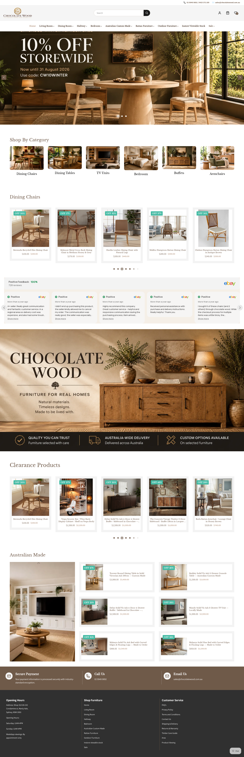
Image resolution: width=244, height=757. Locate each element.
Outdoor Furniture (92, 738)
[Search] (147, 13)
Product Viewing (168, 742)
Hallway (87, 719)
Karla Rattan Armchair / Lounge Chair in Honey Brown (168, 520)
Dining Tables (65, 173)
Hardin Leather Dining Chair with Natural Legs (76, 251)
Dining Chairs (27, 174)
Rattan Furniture (91, 733)
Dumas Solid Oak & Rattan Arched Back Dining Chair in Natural (213, 251)
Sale (86, 747)
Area (164, 738)
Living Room (89, 709)
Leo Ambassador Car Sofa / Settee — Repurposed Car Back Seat (214, 520)
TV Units (103, 173)
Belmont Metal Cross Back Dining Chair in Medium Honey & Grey (30, 251)
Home (86, 705)
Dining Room (89, 714)
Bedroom (141, 174)
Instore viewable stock (93, 742)
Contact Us (166, 719)
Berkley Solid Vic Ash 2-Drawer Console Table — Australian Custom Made (207, 574)
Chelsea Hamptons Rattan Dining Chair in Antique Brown (167, 251)
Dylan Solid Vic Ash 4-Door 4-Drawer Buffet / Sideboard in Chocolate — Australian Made (76, 520)
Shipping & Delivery (170, 724)
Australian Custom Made (94, 728)
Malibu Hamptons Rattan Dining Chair (122, 250)
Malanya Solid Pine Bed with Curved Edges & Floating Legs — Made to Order (209, 643)
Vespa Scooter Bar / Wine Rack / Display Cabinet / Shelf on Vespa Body (30, 520)
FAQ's (164, 705)
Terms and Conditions (171, 714)
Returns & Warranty (170, 728)
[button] (240, 77)
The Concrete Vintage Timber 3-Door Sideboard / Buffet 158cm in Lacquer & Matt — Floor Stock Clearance (122, 520)
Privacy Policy (167, 709)
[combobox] (119, 13)
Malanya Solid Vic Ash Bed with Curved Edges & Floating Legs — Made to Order (128, 643)
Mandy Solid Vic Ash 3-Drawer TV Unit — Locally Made (208, 609)
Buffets (179, 173)
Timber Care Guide (169, 733)
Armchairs (217, 174)
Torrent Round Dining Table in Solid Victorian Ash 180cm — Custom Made (127, 574)
